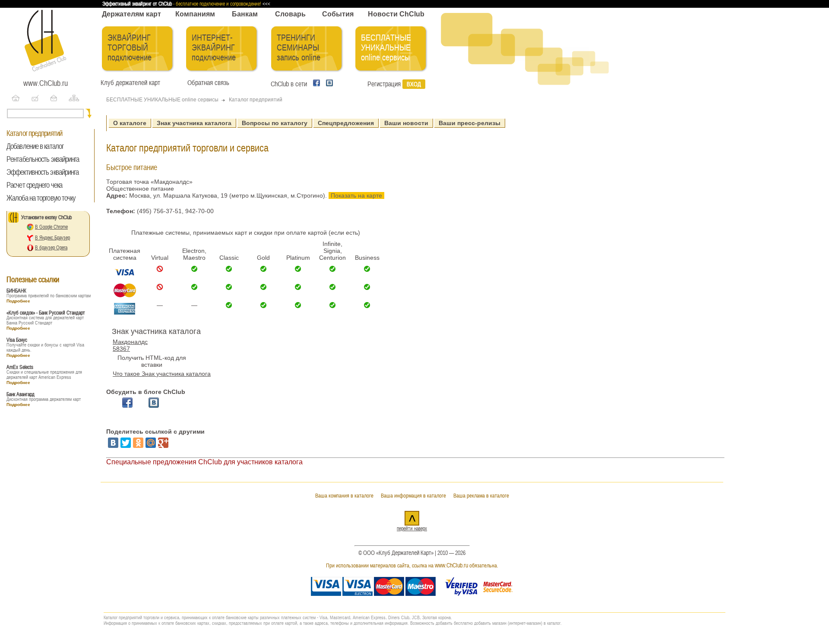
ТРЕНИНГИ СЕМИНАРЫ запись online (298, 48)
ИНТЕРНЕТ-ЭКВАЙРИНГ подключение (214, 48)
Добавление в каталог (34, 146)
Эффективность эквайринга (42, 172)
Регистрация (384, 84)
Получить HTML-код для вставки (151, 361)
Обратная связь (206, 83)
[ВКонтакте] (113, 443)
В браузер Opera (51, 248)
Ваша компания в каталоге (344, 495)
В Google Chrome (51, 227)
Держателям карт (131, 14)
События (338, 14)
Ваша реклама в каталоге (481, 495)
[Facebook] (315, 84)
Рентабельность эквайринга (42, 159)
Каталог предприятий (34, 133)
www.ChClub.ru (45, 83)
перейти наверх (412, 529)
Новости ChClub (396, 14)
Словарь (290, 14)
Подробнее (18, 301)
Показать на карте (356, 195)
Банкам (245, 14)
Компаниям (195, 14)
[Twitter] (125, 443)
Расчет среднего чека (34, 185)
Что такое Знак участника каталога (162, 373)
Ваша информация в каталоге (413, 495)
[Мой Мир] (151, 443)
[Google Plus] (163, 443)
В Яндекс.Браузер (52, 238)
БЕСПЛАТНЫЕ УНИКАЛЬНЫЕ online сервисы (386, 48)
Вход (414, 84)
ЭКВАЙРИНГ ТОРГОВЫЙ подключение (130, 48)
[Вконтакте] (327, 84)
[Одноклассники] (138, 443)
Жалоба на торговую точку (40, 198)
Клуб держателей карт (130, 83)
